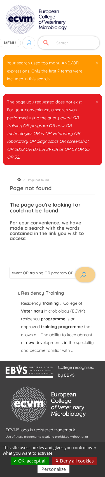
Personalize (53, 469)
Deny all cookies (76, 461)
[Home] (36, 19)
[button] (96, 62)
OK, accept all (31, 461)
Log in (28, 43)
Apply (46, 42)
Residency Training (42, 293)
